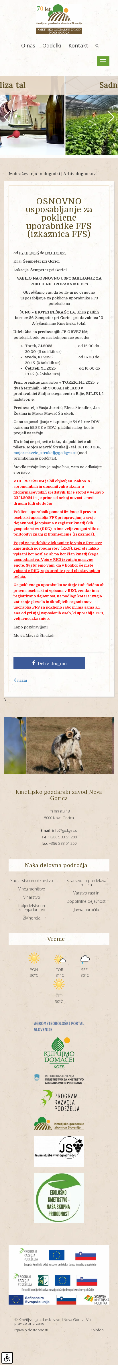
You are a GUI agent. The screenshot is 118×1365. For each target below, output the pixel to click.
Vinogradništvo (31, 889)
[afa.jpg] (45, 745)
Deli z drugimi (52, 663)
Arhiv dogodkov (79, 173)
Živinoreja (31, 918)
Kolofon (97, 1329)
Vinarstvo (31, 897)
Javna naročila (86, 909)
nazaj (22, 680)
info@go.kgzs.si (59, 830)
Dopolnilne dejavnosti (86, 901)
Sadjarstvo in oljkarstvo (31, 880)
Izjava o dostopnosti (31, 1329)
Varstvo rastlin (86, 893)
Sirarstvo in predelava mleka (86, 882)
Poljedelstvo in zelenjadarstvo (31, 907)
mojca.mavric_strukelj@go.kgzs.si (44, 453)
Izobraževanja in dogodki (34, 173)
